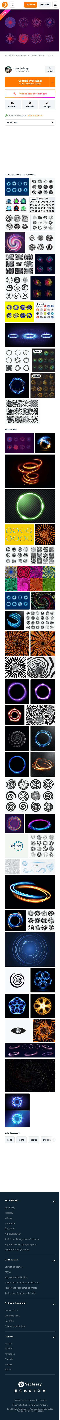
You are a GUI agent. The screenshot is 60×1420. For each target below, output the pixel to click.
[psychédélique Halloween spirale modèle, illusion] (15, 689)
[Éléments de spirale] (38, 326)
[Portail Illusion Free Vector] (19, 555)
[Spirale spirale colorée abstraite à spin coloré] (40, 259)
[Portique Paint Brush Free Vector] (19, 668)
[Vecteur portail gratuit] (41, 203)
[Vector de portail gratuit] (17, 185)
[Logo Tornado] (17, 446)
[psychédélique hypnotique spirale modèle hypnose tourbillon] (41, 843)
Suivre (50, 71)
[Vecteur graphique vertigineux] (17, 239)
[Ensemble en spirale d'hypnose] (19, 303)
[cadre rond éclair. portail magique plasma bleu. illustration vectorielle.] (41, 471)
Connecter (44, 4)
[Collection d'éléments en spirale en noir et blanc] (17, 258)
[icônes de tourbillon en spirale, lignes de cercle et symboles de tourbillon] (17, 1170)
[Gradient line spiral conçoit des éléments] (15, 324)
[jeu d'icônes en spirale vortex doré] (17, 497)
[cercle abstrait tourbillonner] (18, 222)
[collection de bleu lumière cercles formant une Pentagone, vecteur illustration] (17, 1352)
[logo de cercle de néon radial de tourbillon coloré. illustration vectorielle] (14, 1102)
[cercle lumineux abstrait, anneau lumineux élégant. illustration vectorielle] (40, 775)
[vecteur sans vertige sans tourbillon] (17, 204)
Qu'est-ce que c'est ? (35, 115)
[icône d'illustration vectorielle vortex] (15, 397)
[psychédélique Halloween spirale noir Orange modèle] (17, 845)
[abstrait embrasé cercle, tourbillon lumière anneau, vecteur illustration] (15, 576)
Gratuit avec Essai (30, 82)
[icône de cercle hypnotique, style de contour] (17, 1326)
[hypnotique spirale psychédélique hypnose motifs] (19, 942)
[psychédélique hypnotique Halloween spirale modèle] (17, 819)
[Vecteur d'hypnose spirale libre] (22, 523)
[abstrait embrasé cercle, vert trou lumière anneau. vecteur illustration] (29, 639)
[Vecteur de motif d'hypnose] (19, 281)
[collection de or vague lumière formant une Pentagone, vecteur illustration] (17, 1403)
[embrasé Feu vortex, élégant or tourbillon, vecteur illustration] (29, 605)
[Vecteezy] (5, 5)
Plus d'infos (12, 121)
